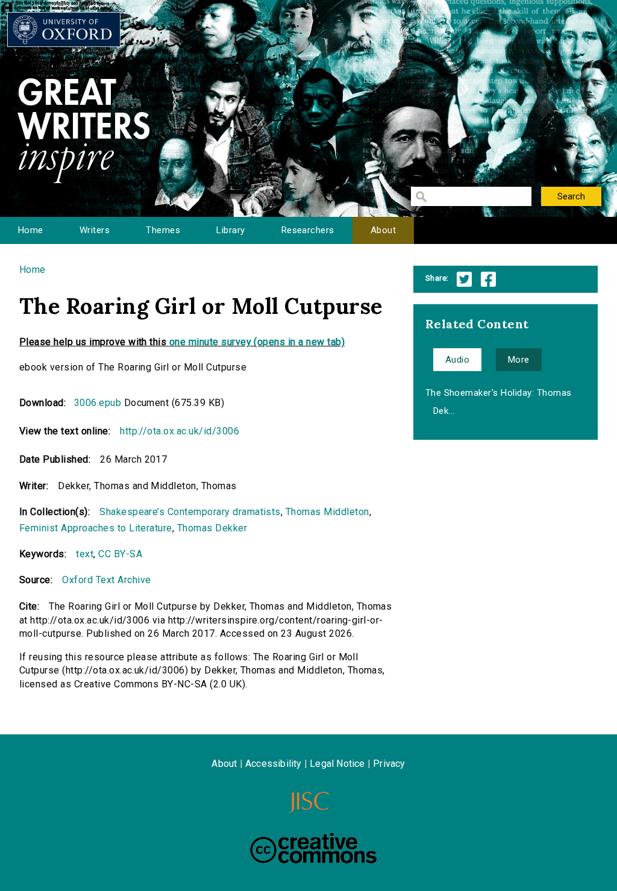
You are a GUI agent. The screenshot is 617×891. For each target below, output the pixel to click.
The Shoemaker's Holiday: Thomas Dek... (498, 401)
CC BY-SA (120, 554)
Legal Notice (337, 763)
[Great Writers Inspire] (64, 29)
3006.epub (97, 402)
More (519, 359)
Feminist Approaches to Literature (95, 528)
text (84, 554)
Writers (95, 230)
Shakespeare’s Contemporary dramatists (190, 511)
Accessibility (273, 763)
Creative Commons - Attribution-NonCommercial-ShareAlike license (313, 848)
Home (30, 230)
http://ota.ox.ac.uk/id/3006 (179, 431)
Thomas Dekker (212, 528)
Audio (457, 359)
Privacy (389, 763)
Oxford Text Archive (106, 580)
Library (230, 230)
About (383, 230)
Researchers (307, 230)
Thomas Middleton (327, 511)
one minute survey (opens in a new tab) (257, 342)
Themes (163, 230)
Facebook (488, 279)
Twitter (464, 279)
